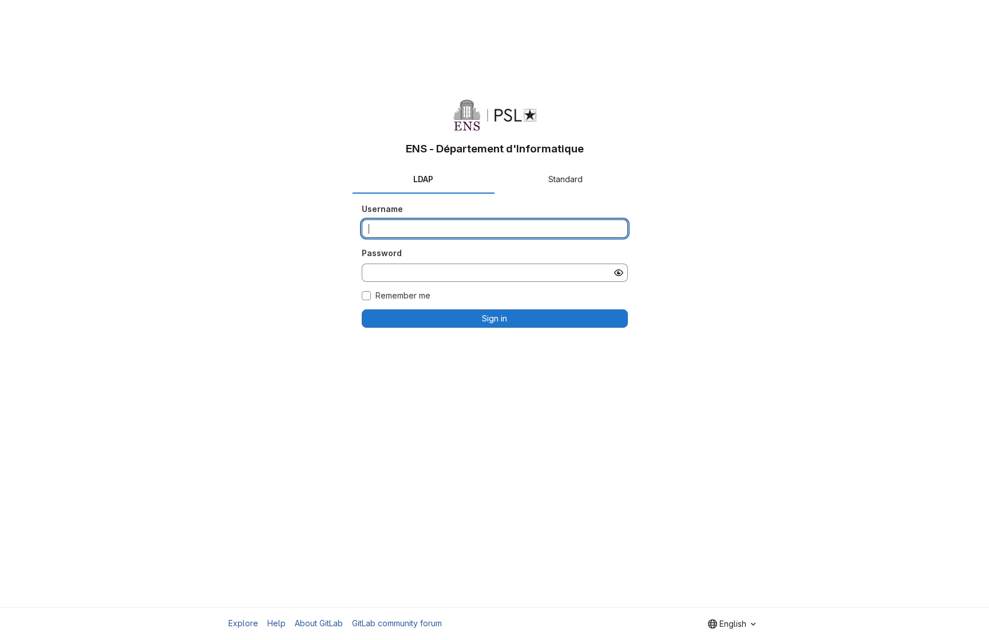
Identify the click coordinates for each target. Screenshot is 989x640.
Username (382, 209)
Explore (243, 623)
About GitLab (319, 623)
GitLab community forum (397, 623)
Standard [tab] (565, 179)
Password (382, 253)
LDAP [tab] (423, 179)
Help (276, 623)
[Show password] (619, 273)
